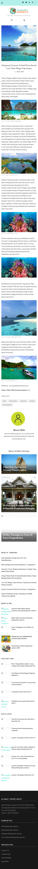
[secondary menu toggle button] (2, 3)
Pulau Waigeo (13, 401)
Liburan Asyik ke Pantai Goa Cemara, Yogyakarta (18, 589)
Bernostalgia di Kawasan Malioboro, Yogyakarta (18, 565)
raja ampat (23, 401)
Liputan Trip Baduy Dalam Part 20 (23, 775)
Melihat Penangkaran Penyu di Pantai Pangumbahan (17, 536)
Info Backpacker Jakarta (9, 826)
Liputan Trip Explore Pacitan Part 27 (23, 738)
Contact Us (5, 850)
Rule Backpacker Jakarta (9, 830)
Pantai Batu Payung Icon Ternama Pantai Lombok (14, 468)
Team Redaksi (6, 858)
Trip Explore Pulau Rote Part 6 (21, 692)
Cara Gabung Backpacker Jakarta (13, 837)
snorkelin (32, 401)
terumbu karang (7, 404)
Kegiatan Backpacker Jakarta (11, 834)
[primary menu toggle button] (12, 20)
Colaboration (6, 854)
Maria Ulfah (20, 71)
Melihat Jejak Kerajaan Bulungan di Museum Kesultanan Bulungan (19, 507)
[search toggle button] (24, 20)
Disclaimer (5, 861)
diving (4, 401)
